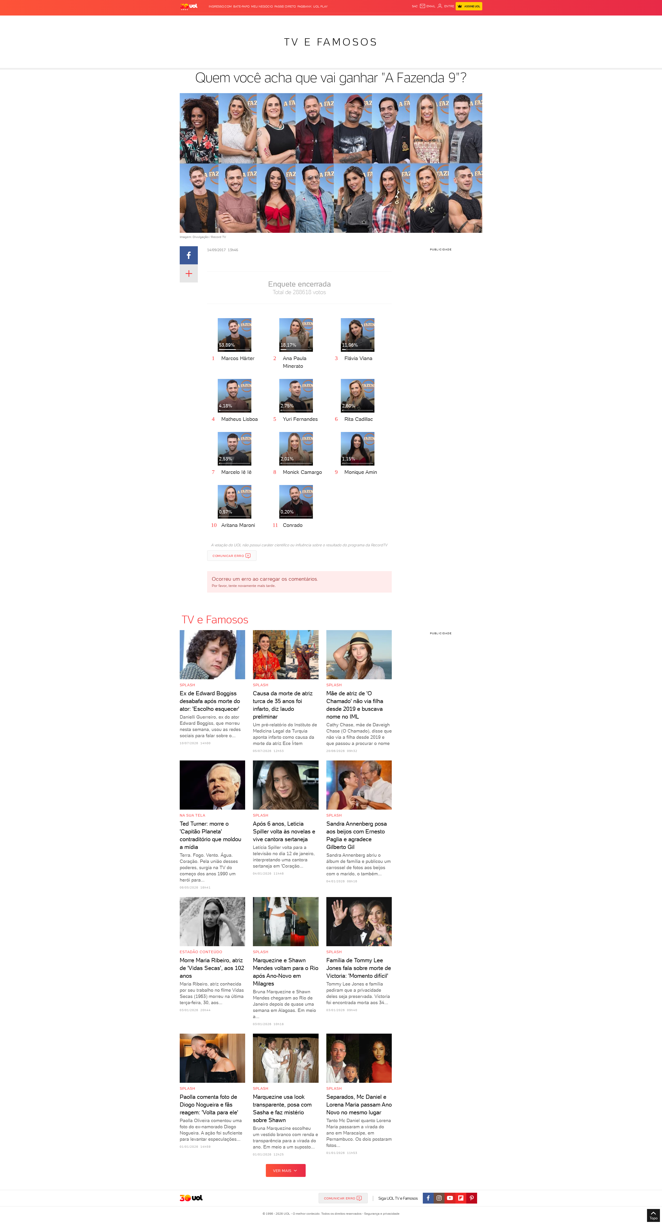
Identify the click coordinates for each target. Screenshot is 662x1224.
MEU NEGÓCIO (262, 6)
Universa (351, 21)
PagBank (304, 6)
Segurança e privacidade (381, 1213)
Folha (305, 21)
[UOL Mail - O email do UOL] (427, 6)
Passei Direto (285, 6)
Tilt (381, 21)
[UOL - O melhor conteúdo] (189, 6)
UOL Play (320, 6)
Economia (289, 21)
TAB (431, 21)
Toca (451, 21)
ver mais (282, 1171)
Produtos (190, 21)
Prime (440, 21)
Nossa (421, 21)
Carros (271, 21)
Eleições (221, 21)
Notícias (238, 21)
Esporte (319, 21)
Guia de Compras (473, 21)
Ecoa (390, 21)
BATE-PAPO (241, 6)
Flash (206, 21)
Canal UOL (405, 21)
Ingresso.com (220, 6)
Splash (335, 21)
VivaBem (369, 21)
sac (415, 6)
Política (255, 21)
